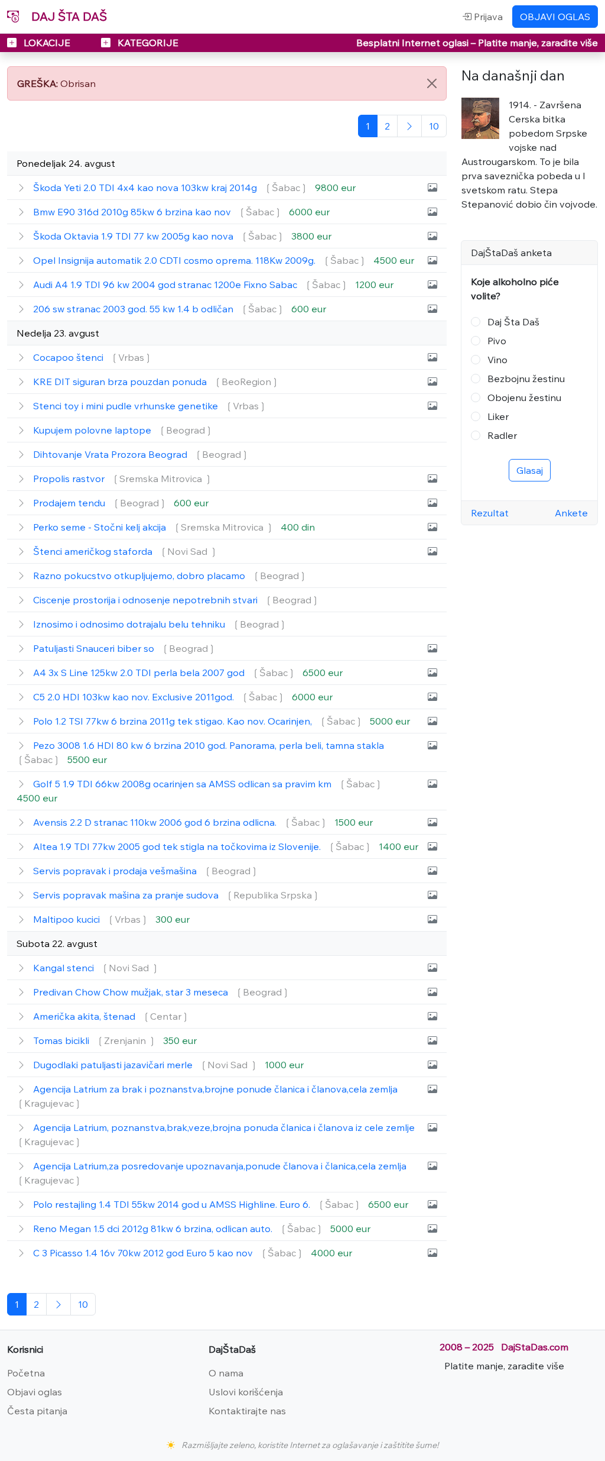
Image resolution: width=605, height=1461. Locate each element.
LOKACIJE (47, 43)
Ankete (571, 513)
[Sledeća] (409, 126)
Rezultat (490, 513)
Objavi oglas (34, 1392)
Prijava (487, 16)
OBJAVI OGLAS (555, 16)
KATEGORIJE (146, 43)
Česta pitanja (37, 1411)
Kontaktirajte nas (247, 1411)
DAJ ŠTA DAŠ (67, 16)
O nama (226, 1373)
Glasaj (529, 470)
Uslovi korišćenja (246, 1392)
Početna (26, 1373)
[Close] (432, 83)
